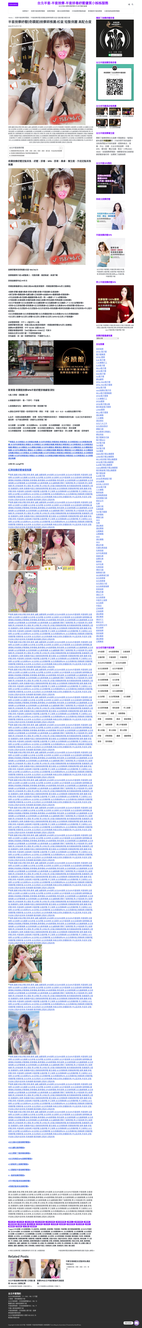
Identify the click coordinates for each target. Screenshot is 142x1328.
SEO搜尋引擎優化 (103, 432)
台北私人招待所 (102, 484)
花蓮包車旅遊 (101, 548)
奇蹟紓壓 (38, 1239)
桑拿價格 (87, 1241)
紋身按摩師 (18, 1226)
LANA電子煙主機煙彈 (105, 456)
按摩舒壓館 (51, 11)
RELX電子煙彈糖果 (104, 393)
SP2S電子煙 (101, 371)
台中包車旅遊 (101, 553)
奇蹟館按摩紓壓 (21, 1224)
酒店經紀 (99, 421)
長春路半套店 (40, 1246)
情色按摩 (83, 1239)
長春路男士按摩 (50, 1246)
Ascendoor (62, 1325)
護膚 (15, 1246)
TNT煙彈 (99, 445)
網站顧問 (99, 379)
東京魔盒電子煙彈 (103, 407)
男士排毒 (58, 1243)
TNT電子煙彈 (101, 512)
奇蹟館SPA (70, 1221)
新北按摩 (99, 628)
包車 (98, 503)
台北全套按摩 (25, 1231)
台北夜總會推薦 (102, 586)
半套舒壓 (64, 1229)
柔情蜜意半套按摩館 (95, 11)
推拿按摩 (99, 492)
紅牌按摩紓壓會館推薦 (17, 156)
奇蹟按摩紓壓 (12, 1239)
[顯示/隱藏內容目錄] (60, 148)
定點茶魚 (76, 1239)
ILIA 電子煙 (100, 360)
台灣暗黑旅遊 (101, 495)
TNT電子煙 (100, 443)
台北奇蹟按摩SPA (57, 1231)
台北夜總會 (100, 578)
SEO (98, 520)
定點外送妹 (53, 1239)
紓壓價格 (108, 736)
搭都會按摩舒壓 (65, 1241)
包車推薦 (99, 509)
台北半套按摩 (35, 1231)
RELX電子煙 (101, 368)
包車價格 (99, 514)
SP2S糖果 (100, 481)
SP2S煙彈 (100, 401)
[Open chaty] (136, 1323)
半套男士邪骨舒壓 (50, 1221)
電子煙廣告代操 (102, 437)
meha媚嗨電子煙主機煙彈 (107, 468)
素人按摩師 (26, 1226)
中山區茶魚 (35, 1229)
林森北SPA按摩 (31, 1224)
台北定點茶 (88, 1231)
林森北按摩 (39, 1224)
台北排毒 (38, 1234)
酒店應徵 (99, 528)
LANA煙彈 (100, 410)
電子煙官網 (100, 473)
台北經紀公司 (101, 625)
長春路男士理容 (62, 1246)
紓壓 (87, 1243)
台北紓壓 (82, 1234)
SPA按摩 (17, 1229)
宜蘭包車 (99, 559)
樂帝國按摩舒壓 (70, 1224)
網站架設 (99, 434)
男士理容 (75, 1243)
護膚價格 (20, 1246)
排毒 (50, 1241)
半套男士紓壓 (20, 1221)
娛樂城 (99, 561)
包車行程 (99, 506)
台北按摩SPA (19, 1234)
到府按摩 (99, 349)
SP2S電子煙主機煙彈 (105, 462)
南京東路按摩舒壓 (74, 1229)
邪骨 (26, 1246)
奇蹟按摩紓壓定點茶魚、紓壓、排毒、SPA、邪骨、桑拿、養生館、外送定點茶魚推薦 (36, 151)
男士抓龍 (41, 1243)
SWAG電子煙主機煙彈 (105, 454)
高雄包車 (99, 556)
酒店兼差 (99, 526)
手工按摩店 (14, 1241)
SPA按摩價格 (25, 1229)
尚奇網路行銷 (101, 498)
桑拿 (81, 1241)
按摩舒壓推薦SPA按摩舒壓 (39, 1241)
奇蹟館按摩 (87, 1221)
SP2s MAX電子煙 (103, 382)
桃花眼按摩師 (54, 1224)
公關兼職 (99, 534)
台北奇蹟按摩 (45, 1231)
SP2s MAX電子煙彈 (104, 385)
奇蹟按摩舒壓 (23, 1239)
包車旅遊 (99, 550)
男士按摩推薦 (49, 1243)
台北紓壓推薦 (114, 697)
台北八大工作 (101, 423)
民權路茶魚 (12, 1243)
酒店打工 (99, 619)
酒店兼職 (99, 415)
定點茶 (70, 1239)
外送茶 (81, 1236)
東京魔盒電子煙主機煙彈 (106, 470)
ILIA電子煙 (100, 365)
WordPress (77, 1325)
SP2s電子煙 (101, 387)
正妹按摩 (99, 608)
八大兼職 (99, 418)
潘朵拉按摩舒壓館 (63, 11)
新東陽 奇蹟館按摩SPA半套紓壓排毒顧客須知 (24, 153)
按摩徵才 (25, 11)
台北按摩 (11, 1234)
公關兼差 (99, 531)
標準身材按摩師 (80, 1224)
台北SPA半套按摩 (104, 663)
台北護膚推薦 (42, 1236)
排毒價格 (56, 1241)
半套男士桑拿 (12, 1221)
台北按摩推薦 (29, 1234)
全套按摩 (43, 1229)
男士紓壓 (82, 1243)
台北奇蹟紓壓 (78, 1231)
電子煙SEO (100, 440)
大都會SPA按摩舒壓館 (112, 11)
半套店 (99, 606)
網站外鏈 (99, 545)
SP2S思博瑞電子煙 (104, 479)
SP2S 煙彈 (100, 357)
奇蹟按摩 (87, 1236)
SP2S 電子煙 (101, 352)
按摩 (20, 1241)
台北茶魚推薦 (25, 1236)
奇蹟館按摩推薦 (12, 1224)
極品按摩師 (62, 1224)
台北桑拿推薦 (63, 1234)
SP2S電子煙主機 (103, 404)
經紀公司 (99, 501)
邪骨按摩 (99, 589)
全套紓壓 (50, 1229)
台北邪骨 (51, 1236)
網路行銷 (99, 429)
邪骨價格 (31, 1246)
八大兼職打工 (101, 363)
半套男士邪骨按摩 (40, 1221)
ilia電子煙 (100, 376)
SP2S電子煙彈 (102, 396)
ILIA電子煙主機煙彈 (104, 465)
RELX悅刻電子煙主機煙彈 (106, 459)
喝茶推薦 (75, 1236)
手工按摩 (126, 708)
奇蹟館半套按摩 (78, 1221)
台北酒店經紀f (102, 426)
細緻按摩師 (33, 1226)
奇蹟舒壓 (45, 1239)
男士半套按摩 (32, 1243)
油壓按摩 (24, 1243)
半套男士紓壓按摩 (30, 1221)
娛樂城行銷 (100, 572)
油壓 (18, 1243)
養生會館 (71, 1246)
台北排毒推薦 (46, 1234)
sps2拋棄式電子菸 (103, 390)
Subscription (13, 4)
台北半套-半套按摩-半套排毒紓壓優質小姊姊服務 (72, 3)
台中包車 (99, 564)
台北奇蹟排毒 (68, 1231)
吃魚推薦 (68, 1236)
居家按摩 (99, 630)
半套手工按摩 (101, 600)
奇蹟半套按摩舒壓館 (38, 11)
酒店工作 (99, 595)
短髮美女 (88, 1224)
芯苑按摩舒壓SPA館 (79, 11)
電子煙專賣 (100, 354)
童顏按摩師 (11, 1226)
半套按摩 (57, 1229)
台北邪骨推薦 (59, 1236)
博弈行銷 (99, 570)
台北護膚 (34, 1236)
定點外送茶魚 (62, 1239)
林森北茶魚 (46, 1224)
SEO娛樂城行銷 (102, 575)
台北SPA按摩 (15, 1231)
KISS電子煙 (100, 374)
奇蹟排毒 (31, 1239)
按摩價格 (26, 1241)
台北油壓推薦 (74, 1234)
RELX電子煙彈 (102, 412)
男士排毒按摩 (66, 1243)
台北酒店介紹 (101, 584)
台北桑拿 (55, 1234)
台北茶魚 (17, 1236)
